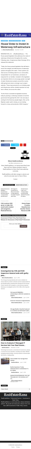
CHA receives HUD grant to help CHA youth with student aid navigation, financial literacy (7, 206)
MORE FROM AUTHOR (21, 185)
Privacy (18, 447)
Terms (12, 447)
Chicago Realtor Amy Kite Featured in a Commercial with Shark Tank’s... (20, 309)
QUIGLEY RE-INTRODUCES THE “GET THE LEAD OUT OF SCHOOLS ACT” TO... (20, 377)
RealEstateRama (5, 347)
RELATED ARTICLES (9, 185)
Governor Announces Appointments (20, 300)
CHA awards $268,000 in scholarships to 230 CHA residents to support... (20, 293)
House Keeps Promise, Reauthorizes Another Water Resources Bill (25, 206)
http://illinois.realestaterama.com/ (15, 163)
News (23, 40)
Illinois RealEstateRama (8, 49)
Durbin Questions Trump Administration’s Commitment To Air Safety (19, 368)
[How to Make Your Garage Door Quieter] (5, 361)
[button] (28, 35)
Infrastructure (8, 140)
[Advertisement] (15, 16)
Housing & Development (14, 40)
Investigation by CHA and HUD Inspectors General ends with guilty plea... (14, 273)
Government (4, 40)
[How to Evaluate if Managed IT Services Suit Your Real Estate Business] (15, 331)
